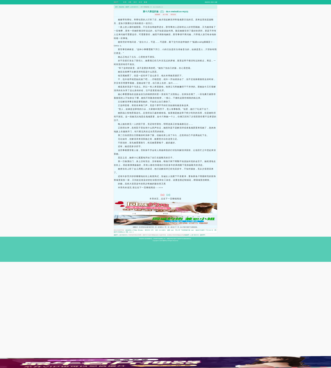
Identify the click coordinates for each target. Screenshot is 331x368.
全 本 (140, 2)
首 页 (124, 2)
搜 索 (145, 2)
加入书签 (165, 14)
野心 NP (177, 230)
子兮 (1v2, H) (209, 230)
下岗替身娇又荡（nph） (188, 230)
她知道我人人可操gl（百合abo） (135, 230)
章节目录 (165, 213)
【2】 (168, 195)
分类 (129, 2)
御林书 (116, 2)
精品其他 (121, 7)
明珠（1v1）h (130, 232)
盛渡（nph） (171, 230)
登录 (212, 2)
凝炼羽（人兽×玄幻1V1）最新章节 (195, 235)
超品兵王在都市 (200, 230)
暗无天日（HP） (149, 230)
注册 (216, 2)
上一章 (134, 213)
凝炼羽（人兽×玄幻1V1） (132, 7)
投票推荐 (157, 14)
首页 (116, 7)
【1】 (163, 195)
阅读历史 (207, 2)
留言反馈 (173, 14)
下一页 (197, 213)
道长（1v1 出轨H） (160, 230)
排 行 (135, 2)
